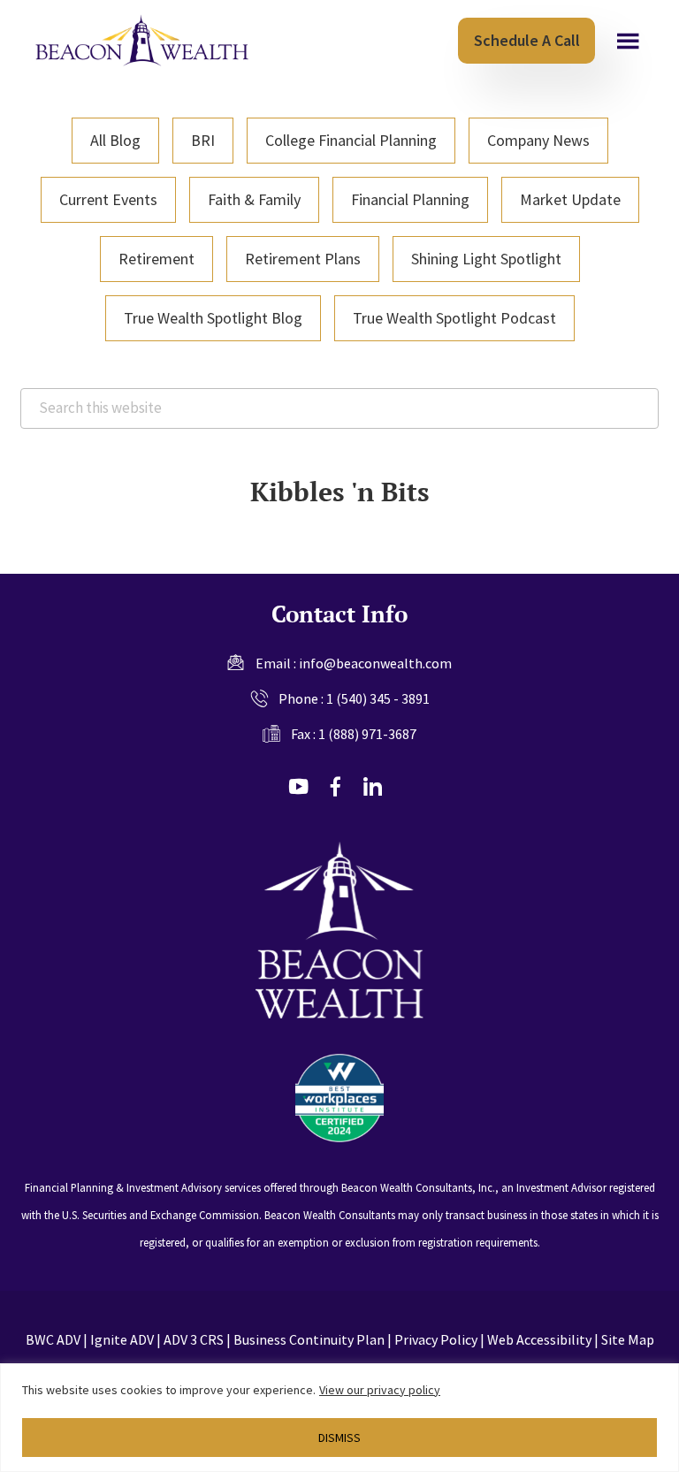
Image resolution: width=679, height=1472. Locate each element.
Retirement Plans (303, 258)
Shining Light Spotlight (486, 258)
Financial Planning (410, 199)
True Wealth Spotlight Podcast (454, 318)
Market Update (570, 199)
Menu (628, 41)
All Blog (115, 140)
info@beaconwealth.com (375, 663)
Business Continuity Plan (309, 1339)
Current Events (108, 199)
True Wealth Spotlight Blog (213, 318)
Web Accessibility (539, 1339)
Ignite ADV (122, 1339)
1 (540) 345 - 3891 (378, 698)
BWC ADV (53, 1339)
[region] (339, 1417)
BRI (203, 140)
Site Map (627, 1339)
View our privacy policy (379, 1390)
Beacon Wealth (141, 40)
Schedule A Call (527, 40)
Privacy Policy (435, 1339)
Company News (538, 140)
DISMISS (339, 1437)
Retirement (156, 258)
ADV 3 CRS (194, 1339)
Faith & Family (254, 199)
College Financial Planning (351, 140)
